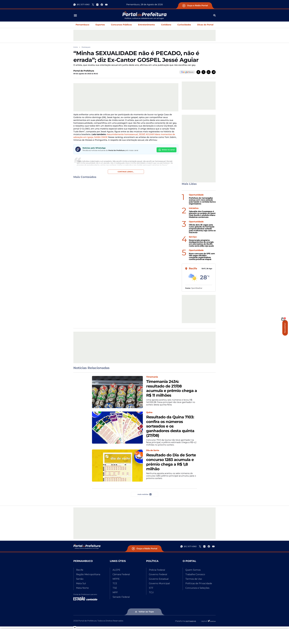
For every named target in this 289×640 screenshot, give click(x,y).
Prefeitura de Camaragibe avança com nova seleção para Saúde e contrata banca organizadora (202, 201)
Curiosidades (184, 24)
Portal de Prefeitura (83, 71)
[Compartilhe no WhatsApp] (209, 72)
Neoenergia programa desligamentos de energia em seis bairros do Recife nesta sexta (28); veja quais (201, 243)
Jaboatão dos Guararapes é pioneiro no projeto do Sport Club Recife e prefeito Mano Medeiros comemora (202, 214)
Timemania (152, 377)
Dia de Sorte (152, 450)
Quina (149, 412)
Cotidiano (166, 24)
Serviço (193, 237)
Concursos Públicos (121, 24)
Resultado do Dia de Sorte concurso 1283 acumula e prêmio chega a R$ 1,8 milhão (171, 462)
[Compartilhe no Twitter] (203, 72)
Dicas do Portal (205, 24)
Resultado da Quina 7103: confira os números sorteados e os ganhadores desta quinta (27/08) (170, 426)
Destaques (86, 47)
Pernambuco (82, 24)
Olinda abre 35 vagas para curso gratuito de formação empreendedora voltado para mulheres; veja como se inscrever (202, 228)
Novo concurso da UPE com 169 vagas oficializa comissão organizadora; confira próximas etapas (202, 256)
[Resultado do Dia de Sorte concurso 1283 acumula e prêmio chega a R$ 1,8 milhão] (117, 465)
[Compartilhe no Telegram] (214, 72)
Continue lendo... (126, 172)
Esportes (100, 24)
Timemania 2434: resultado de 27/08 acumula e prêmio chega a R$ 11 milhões (171, 388)
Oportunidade (196, 195)
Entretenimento (146, 24)
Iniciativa (193, 208)
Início (75, 47)
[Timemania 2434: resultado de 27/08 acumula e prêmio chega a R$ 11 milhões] (117, 392)
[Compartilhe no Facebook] (198, 72)
